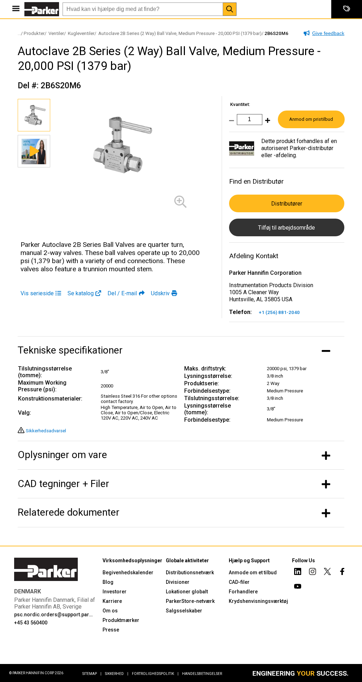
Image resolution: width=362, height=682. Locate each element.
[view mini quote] (346, 9)
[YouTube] (297, 587)
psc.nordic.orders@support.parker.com (54, 614)
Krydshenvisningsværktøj (258, 601)
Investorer (115, 591)
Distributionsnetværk (190, 572)
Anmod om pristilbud (311, 119)
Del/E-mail (122, 293)
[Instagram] (312, 572)
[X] (327, 572)
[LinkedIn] (297, 572)
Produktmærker (121, 620)
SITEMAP (91, 674)
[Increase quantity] (266, 122)
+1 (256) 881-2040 (279, 312)
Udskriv (160, 293)
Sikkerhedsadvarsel (46, 430)
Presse (111, 630)
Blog (108, 582)
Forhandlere (243, 591)
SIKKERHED (116, 674)
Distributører (286, 203)
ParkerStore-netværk (190, 601)
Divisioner (177, 582)
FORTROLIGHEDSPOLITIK (155, 674)
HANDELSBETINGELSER (202, 674)
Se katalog (81, 293)
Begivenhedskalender (128, 572)
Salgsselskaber (184, 610)
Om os (110, 610)
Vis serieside (37, 293)
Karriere (112, 601)
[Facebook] (342, 572)
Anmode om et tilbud (253, 572)
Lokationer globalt (187, 591)
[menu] (15, 9)
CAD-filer (239, 582)
